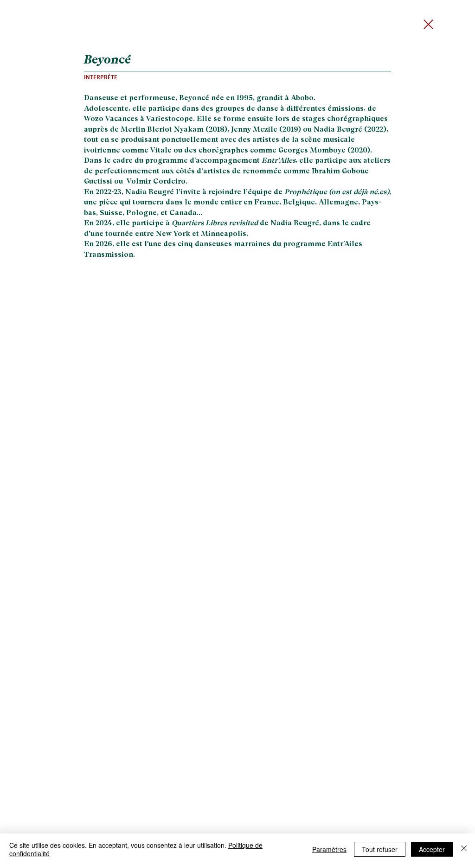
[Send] (431, 24)
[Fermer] (463, 849)
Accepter (432, 849)
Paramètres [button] (329, 849)
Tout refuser (380, 849)
